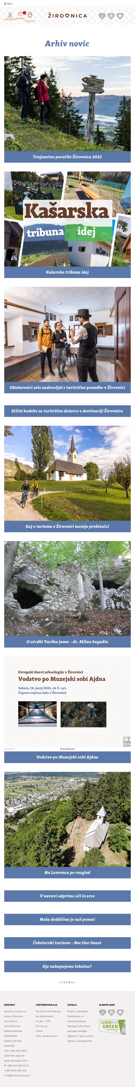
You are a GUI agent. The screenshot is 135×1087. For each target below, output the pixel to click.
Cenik (39, 1031)
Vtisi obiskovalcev (46, 1036)
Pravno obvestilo (78, 1011)
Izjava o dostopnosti (80, 1041)
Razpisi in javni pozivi (81, 1036)
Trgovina (30, 21)
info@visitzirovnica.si (17, 1075)
